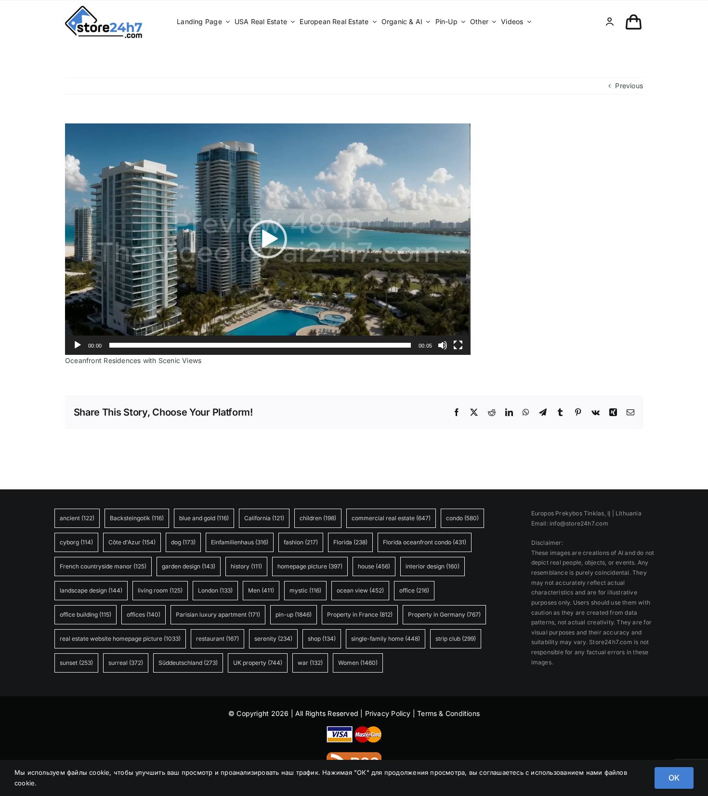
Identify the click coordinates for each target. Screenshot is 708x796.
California (264, 518)
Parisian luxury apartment (218, 614)
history (246, 566)
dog (183, 542)
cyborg (76, 542)
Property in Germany (444, 614)
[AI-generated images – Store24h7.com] (103, 9)
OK (674, 778)
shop (322, 638)
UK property (257, 662)
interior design (432, 566)
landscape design (91, 590)
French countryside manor (103, 566)
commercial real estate (391, 518)
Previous (629, 85)
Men (261, 590)
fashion (301, 542)
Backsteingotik (137, 518)
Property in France (360, 614)
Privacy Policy (388, 713)
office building (85, 614)
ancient (77, 518)
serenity (273, 638)
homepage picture (309, 566)
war (310, 662)
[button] (268, 239)
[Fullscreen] (458, 345)
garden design (188, 566)
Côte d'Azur (132, 542)
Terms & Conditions (448, 713)
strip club (455, 638)
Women (358, 662)
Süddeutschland (188, 662)
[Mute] (442, 345)
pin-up (293, 614)
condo (462, 518)
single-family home (385, 638)
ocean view (360, 590)
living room (160, 590)
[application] (268, 239)
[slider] (260, 345)
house (374, 566)
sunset (76, 662)
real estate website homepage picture (120, 638)
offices (143, 614)
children (318, 518)
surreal (125, 662)
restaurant (217, 638)
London (215, 590)
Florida (350, 542)
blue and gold (204, 518)
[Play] (77, 345)
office (414, 590)
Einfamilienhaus (239, 542)
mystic (305, 590)
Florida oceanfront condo (424, 542)
